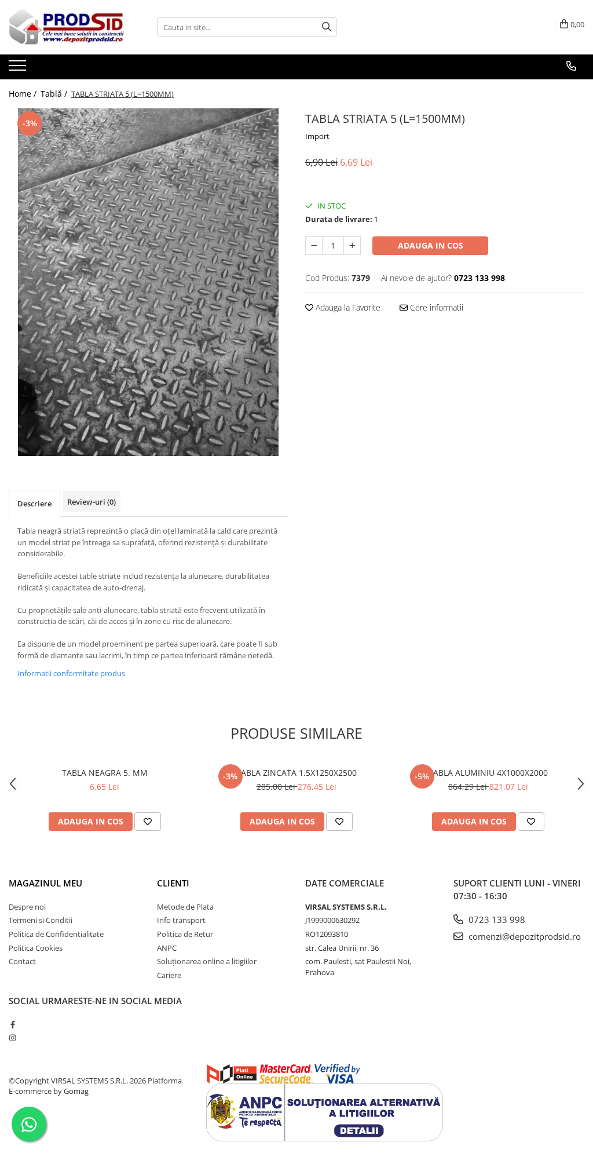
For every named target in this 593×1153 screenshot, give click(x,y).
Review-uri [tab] (91, 502)
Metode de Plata (185, 907)
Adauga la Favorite (346, 307)
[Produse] (19, 69)
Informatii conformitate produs (71, 673)
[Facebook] (12, 1024)
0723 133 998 (495, 919)
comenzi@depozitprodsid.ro (523, 936)
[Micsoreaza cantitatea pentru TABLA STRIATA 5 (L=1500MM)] (314, 245)
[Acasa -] (67, 27)
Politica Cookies (36, 948)
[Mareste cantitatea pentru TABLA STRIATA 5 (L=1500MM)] (352, 245)
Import (317, 136)
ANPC (167, 948)
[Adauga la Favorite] (147, 821)
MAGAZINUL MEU (45, 883)
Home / (24, 93)
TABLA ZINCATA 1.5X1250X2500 (296, 772)
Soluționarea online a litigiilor (207, 961)
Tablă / (55, 93)
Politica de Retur (185, 934)
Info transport (181, 920)
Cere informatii (435, 307)
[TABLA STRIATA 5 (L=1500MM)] (148, 282)
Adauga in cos (430, 245)
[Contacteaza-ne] (571, 66)
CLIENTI (173, 883)
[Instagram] (12, 1037)
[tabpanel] (148, 282)
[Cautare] (326, 27)
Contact (22, 961)
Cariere (169, 975)
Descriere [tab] (34, 503)
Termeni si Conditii (40, 920)
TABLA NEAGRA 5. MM (105, 772)
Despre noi (27, 907)
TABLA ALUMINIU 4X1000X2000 (488, 772)
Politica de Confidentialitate (56, 934)
